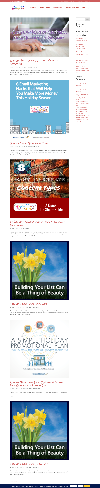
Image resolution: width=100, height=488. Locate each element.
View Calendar (85, 31)
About (61, 1)
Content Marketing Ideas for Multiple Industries (34, 62)
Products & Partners (45, 8)
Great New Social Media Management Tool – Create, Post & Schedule (82, 62)
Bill (76, 115)
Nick (12, 228)
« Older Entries (13, 481)
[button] (78, 31)
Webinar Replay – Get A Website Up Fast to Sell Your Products (82, 40)
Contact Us (66, 1)
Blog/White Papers (57, 8)
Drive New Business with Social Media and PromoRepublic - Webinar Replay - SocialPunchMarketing (82, 97)
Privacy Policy (87, 1)
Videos (83, 8)
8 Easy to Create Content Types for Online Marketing (37, 224)
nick (12, 67)
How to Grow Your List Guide (28, 304)
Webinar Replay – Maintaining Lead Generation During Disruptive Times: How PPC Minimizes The (82, 48)
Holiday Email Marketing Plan (29, 143)
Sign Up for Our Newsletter (76, 1)
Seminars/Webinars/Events (72, 8)
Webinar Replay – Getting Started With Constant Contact (82, 56)
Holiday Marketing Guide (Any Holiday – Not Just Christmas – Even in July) (36, 384)
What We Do (33, 8)
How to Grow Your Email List (29, 464)
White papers (35, 67)
